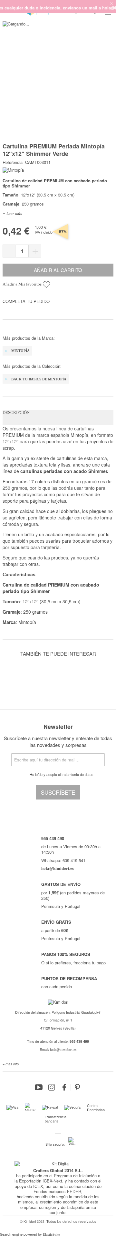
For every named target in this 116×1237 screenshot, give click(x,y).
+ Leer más (12, 213)
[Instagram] (51, 1087)
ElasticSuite (51, 1234)
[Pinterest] (77, 1087)
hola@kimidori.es (63, 1049)
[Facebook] (64, 1087)
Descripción (16, 412)
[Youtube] (38, 1087)
